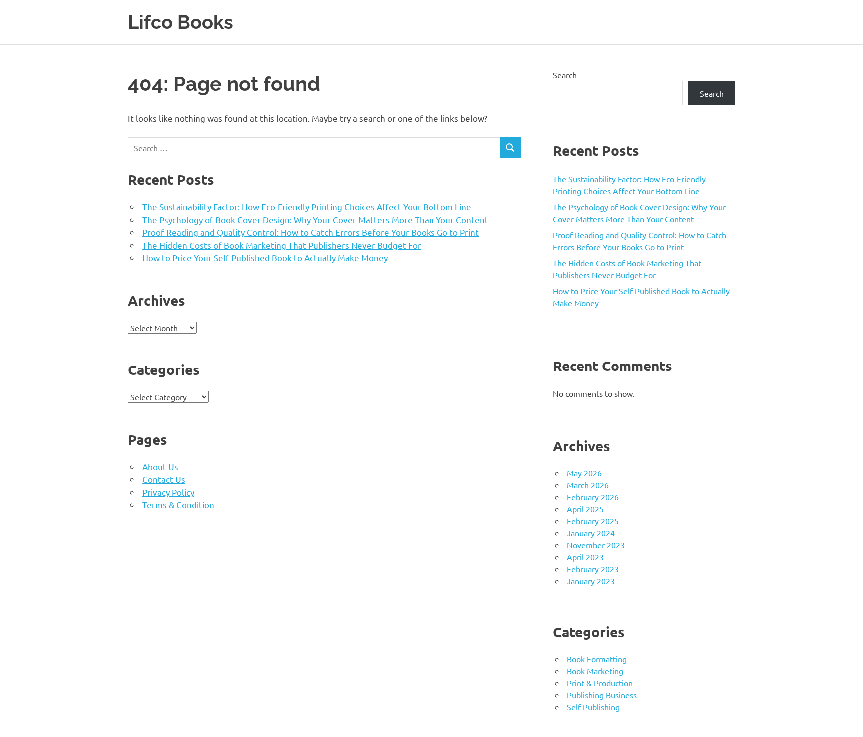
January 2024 (591, 533)
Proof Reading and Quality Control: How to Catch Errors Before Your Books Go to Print (310, 232)
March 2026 (588, 485)
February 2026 (593, 497)
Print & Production (600, 683)
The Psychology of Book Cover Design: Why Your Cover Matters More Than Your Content (315, 219)
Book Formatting (597, 659)
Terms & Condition (178, 504)
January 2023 (591, 581)
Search (565, 75)
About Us (160, 466)
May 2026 (584, 473)
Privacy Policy (168, 492)
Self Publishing (593, 707)
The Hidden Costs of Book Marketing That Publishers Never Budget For (281, 245)
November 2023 (596, 545)
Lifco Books (180, 22)
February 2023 (593, 569)
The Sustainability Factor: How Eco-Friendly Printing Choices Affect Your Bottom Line (306, 206)
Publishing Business (602, 695)
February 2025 (593, 521)
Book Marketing (595, 671)
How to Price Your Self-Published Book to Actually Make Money (265, 257)
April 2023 (585, 557)
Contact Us (163, 479)
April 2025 (585, 509)
